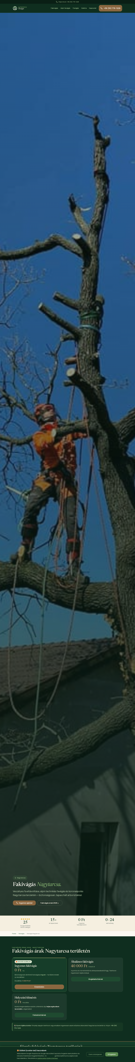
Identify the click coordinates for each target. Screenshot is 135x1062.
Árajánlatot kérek (95, 979)
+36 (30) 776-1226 (112, 8)
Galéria (84, 8)
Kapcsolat (92, 8)
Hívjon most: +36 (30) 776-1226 (69, 2)
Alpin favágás (65, 8)
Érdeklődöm (39, 987)
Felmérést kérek (39, 1015)
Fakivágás (54, 8)
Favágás (76, 8)
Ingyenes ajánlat (25, 903)
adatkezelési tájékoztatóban (47, 1058)
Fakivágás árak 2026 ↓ (49, 903)
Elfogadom (112, 1054)
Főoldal (14, 934)
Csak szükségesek (95, 1054)
